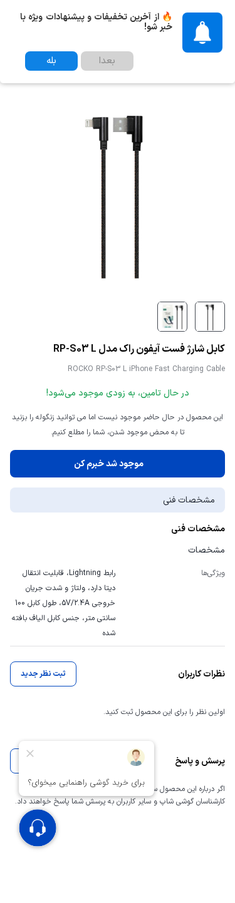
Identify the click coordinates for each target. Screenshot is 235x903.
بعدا (107, 61)
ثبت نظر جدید (43, 674)
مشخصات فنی (189, 500)
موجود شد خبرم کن (109, 464)
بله (51, 61)
